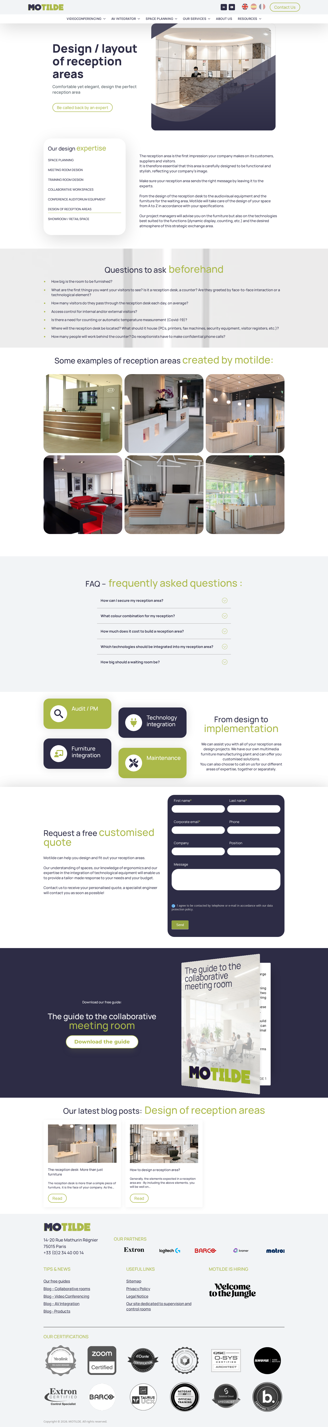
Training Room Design (65, 179)
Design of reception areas (69, 209)
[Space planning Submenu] (176, 18)
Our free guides (57, 1281)
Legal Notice (137, 1296)
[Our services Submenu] (209, 18)
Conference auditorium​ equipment (77, 199)
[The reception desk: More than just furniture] (82, 1143)
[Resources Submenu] (260, 18)
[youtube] (232, 7)
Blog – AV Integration (61, 1303)
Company (181, 843)
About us (224, 18)
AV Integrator (123, 18)
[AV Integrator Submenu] (139, 18)
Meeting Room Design (65, 170)
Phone (234, 821)
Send (180, 925)
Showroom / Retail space (68, 219)
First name (183, 800)
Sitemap (133, 1281)
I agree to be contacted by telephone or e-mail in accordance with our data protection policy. (222, 907)
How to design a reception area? (155, 1169)
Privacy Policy (138, 1288)
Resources (247, 18)
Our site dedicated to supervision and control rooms (158, 1306)
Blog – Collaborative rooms (67, 1288)
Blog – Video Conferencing (66, 1296)
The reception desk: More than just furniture (75, 1172)
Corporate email (187, 821)
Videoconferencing (84, 18)
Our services (194, 18)
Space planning (159, 18)
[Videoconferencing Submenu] (104, 18)
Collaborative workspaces (70, 189)
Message (181, 864)
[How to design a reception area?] (164, 1143)
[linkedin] (224, 7)
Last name (238, 800)
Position (235, 843)
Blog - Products (57, 1311)
